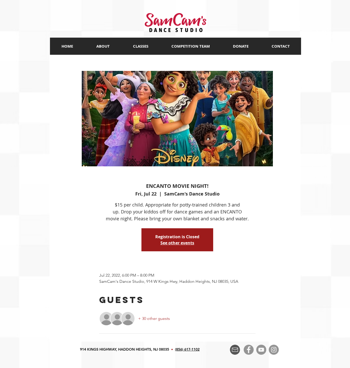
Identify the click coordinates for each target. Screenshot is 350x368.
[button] (140, 46)
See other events (177, 243)
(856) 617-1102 (187, 349)
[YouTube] (261, 350)
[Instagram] (274, 350)
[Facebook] (249, 350)
